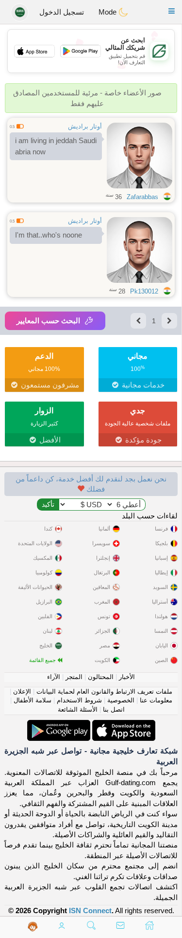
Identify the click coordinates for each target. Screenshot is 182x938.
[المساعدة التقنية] (32, 926)
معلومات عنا (156, 700)
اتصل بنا (114, 709)
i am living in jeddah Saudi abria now (56, 146)
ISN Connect (90, 910)
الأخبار (127, 677)
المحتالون (101, 677)
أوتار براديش (85, 126)
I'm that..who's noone (48, 235)
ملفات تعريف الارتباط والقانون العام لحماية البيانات (104, 691)
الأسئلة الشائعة (78, 709)
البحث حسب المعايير (48, 320)
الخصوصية (120, 700)
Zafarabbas (142, 197)
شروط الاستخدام (79, 700)
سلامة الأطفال (32, 700)
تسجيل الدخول (61, 12)
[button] (171, 11)
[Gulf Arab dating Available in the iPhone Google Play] (58, 725)
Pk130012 (144, 291)
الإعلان (22, 691)
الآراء (53, 677)
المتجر (74, 677)
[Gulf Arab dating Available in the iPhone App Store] (122, 725)
